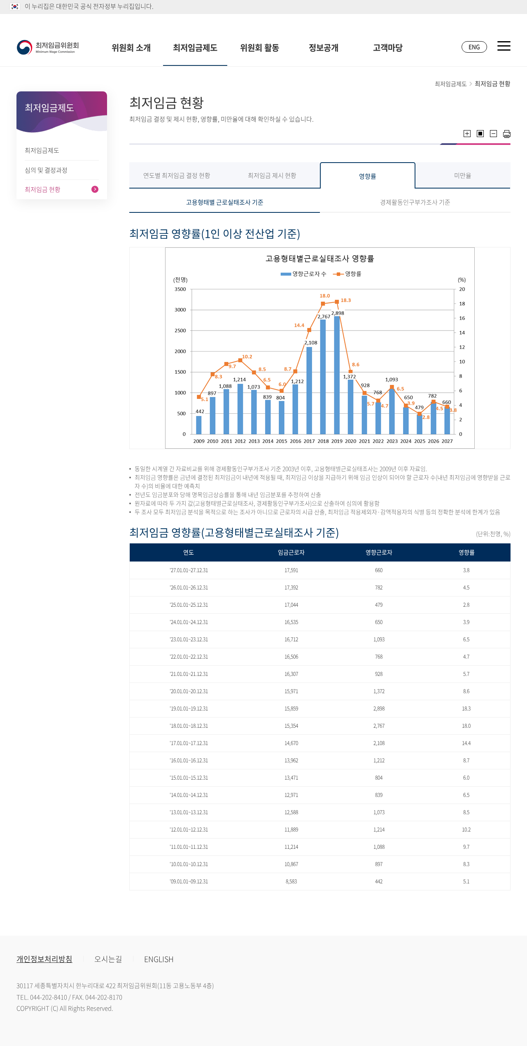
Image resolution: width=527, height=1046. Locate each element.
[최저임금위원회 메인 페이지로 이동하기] (47, 47)
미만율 (462, 175)
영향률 (367, 176)
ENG (474, 46)
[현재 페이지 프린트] (507, 134)
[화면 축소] (493, 133)
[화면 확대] (467, 133)
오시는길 (108, 958)
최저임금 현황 (43, 189)
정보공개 (323, 48)
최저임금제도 (195, 48)
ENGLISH (159, 958)
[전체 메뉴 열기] (504, 46)
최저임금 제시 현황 (272, 175)
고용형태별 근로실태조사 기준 (225, 202)
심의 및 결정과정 (46, 170)
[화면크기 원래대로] (480, 133)
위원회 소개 (131, 48)
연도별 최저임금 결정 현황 (176, 175)
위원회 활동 (259, 48)
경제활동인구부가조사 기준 (415, 202)
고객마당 (388, 48)
